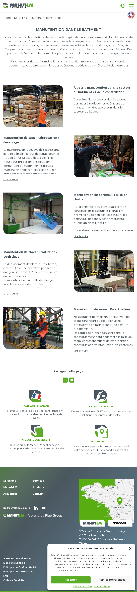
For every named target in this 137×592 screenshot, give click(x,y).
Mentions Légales (102, 586)
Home (7, 17)
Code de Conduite (14, 580)
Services (38, 481)
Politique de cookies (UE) (18, 571)
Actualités (10, 494)
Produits (38, 487)
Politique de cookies (82, 586)
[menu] (131, 6)
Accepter (71, 579)
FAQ (5, 575)
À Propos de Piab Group (17, 558)
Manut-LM (10, 487)
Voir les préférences (112, 579)
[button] (130, 548)
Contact (38, 494)
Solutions (20, 17)
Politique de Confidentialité (19, 567)
